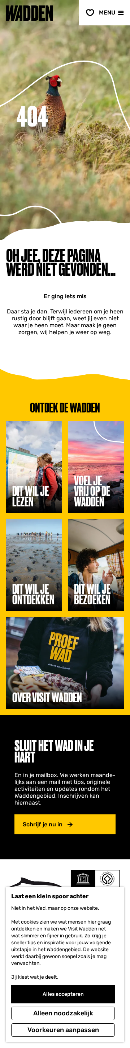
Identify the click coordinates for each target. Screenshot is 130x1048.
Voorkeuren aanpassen (63, 1030)
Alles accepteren (63, 994)
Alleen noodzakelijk (63, 1013)
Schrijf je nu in (42, 824)
